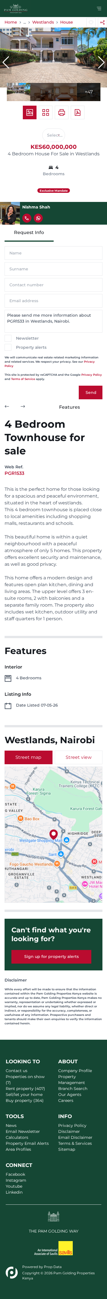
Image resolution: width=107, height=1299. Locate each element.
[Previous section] (7, 407)
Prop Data (53, 1267)
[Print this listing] (61, 112)
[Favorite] (91, 22)
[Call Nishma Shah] (26, 218)
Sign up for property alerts (51, 956)
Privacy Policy (91, 375)
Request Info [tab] (29, 232)
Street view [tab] (79, 757)
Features (69, 407)
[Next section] (23, 407)
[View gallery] (30, 112)
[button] (5, 62)
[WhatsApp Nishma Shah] (38, 218)
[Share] (102, 22)
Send (91, 392)
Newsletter (27, 338)
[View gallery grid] (46, 112)
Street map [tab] (28, 757)
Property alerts (31, 347)
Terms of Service (23, 379)
